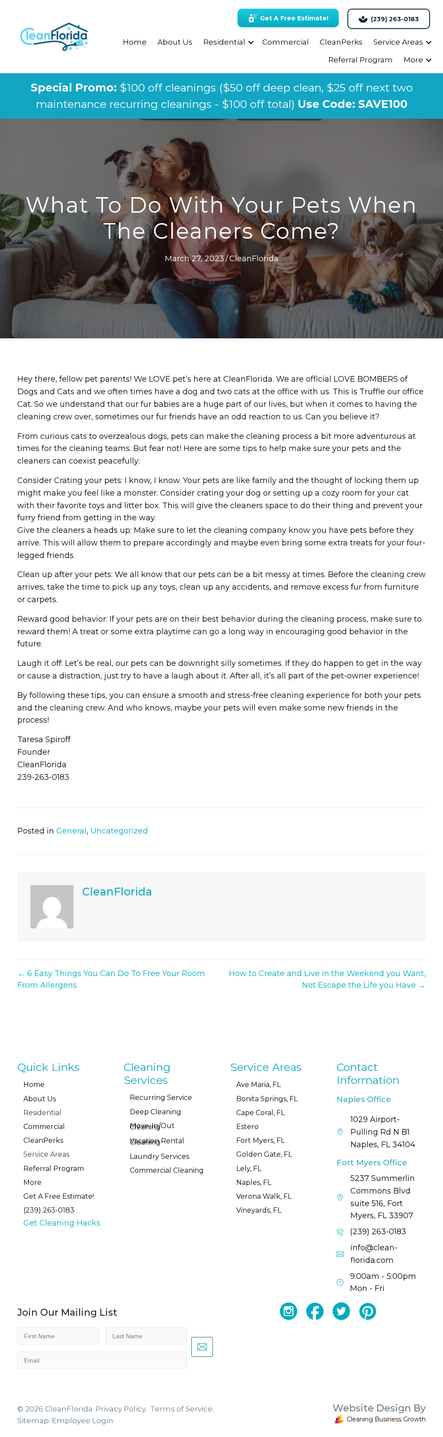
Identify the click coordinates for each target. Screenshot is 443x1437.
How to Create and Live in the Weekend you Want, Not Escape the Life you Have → (327, 979)
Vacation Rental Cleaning (157, 1141)
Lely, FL (248, 1169)
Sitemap (33, 1420)
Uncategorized (119, 831)
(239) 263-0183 (48, 1210)
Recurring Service (161, 1097)
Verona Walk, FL (264, 1196)
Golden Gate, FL (264, 1154)
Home (135, 42)
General (71, 831)
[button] (251, 42)
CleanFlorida (254, 258)
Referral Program (360, 59)
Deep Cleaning (155, 1112)
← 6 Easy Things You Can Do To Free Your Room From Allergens (111, 979)
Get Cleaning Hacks (61, 1223)
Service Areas (398, 42)
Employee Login (82, 1420)
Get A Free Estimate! (58, 1196)
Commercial (285, 42)
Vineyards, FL (258, 1210)
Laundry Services (159, 1156)
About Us (175, 42)
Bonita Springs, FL (267, 1099)
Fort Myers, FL (260, 1140)
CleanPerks (341, 42)
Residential (224, 42)
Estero (247, 1126)
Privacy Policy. (121, 1409)
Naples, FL (253, 1182)
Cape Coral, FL (260, 1113)
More (413, 59)
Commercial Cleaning (167, 1170)
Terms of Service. (182, 1409)
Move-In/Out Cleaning (152, 1126)
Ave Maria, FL (258, 1084)
